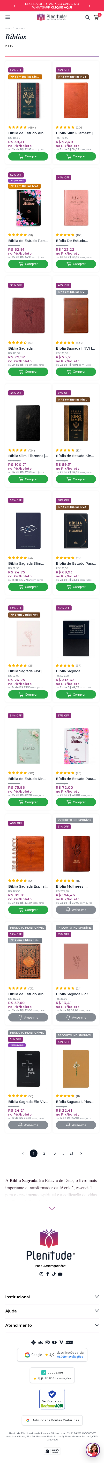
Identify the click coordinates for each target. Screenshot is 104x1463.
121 (70, 1153)
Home (8, 28)
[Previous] (14, 6)
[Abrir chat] (93, 1450)
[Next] (89, 6)
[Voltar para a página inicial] (52, 17)
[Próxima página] (81, 1153)
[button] (21, 17)
